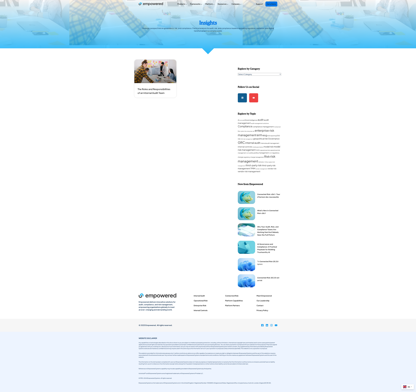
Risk (267, 156)
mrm (258, 150)
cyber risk (243, 131)
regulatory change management (253, 157)
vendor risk (272, 169)
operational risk (265, 150)
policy (251, 153)
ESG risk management (247, 139)
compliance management (263, 126)
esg (265, 135)
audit (261, 119)
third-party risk (254, 165)
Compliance (245, 126)
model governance (257, 147)
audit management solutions (260, 123)
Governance (274, 138)
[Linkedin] (242, 97)
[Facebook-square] (262, 325)
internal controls (245, 147)
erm (259, 135)
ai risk (241, 120)
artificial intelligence (250, 120)
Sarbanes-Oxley (263, 162)
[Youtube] (253, 97)
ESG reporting (271, 136)
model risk (268, 146)
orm (248, 153)
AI (238, 120)
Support (259, 4)
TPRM (252, 168)
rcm (270, 153)
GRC (241, 143)
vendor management (261, 168)
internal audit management (270, 143)
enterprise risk (250, 131)
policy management (261, 153)
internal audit (252, 142)
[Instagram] (271, 325)
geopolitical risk (260, 138)
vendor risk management (249, 171)
